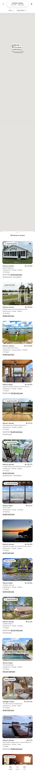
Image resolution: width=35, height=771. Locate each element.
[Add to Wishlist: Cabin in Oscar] (30, 756)
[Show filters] (31, 4)
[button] (16, 275)
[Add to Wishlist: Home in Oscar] (30, 362)
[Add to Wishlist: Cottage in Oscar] (30, 679)
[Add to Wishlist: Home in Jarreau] (30, 243)
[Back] (3, 4)
